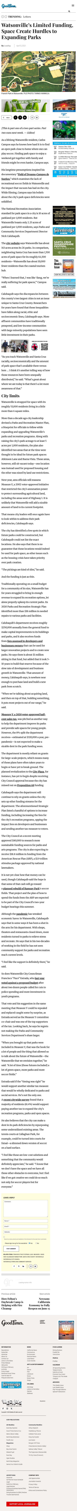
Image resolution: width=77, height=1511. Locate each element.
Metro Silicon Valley (12, 1434)
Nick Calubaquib (9, 1257)
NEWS (29, 1347)
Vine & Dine (56, 1354)
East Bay (9, 1455)
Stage (29, 1380)
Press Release (5, 1363)
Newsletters (5, 1350)
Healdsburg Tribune (35, 1431)
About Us (4, 1356)
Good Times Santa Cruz (13, 1431)
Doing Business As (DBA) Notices (16, 1492)
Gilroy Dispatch (33, 1428)
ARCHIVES (42, 1322)
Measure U (37, 1254)
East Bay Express (11, 1428)
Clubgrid (55, 1378)
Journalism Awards (35, 1481)
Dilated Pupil (10, 1452)
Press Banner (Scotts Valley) (37, 1446)
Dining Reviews (57, 1350)
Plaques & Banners (7, 1378)
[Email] (31, 118)
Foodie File (56, 1352)
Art (28, 1367)
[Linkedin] (25, 118)
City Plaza (38, 771)
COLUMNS (30, 1384)
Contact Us (4, 1358)
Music (29, 1376)
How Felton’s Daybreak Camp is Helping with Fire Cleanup (12, 1303)
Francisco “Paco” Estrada (21, 1254)
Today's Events (57, 1370)
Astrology (30, 1387)
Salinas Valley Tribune (35, 1449)
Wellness (30, 1393)
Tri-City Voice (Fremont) (36, 1455)
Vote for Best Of (6, 1375)
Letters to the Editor (33, 1389)
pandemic (22, 913)
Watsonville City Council (12, 1259)
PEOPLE (55, 1358)
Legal (8, 1482)
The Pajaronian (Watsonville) (38, 1452)
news (42, 1254)
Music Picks (30, 1378)
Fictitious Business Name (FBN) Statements (16, 1489)
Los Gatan (32, 1440)
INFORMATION (6, 1347)
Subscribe (4, 1352)
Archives (4, 1369)
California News (32, 1350)
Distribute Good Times (8, 1373)
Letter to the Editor (7, 1361)
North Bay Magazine (12, 1461)
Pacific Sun (9, 1440)
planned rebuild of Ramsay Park (21, 888)
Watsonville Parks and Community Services (17, 1261)
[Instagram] (7, 1408)
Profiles (55, 1361)
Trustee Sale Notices (12, 1494)
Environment (31, 1354)
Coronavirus (31, 1352)
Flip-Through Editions (59, 1389)
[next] (6, 16)
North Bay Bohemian (12, 1437)
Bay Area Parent (11, 1449)
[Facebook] (16, 118)
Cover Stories (31, 1361)
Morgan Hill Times (34, 1443)
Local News (30, 1358)
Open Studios (10, 1458)
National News (31, 1356)
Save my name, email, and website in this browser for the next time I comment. (25, 1239)
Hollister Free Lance (35, 1434)
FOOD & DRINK (57, 1347)
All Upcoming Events (59, 1368)
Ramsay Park (18, 1257)
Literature (30, 1374)
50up (8, 1446)
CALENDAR (56, 1365)
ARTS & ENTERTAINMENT (35, 1364)
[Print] (37, 118)
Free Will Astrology (33, 16)
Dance (29, 1369)
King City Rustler (34, 1437)
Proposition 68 (25, 785)
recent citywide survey (16, 1099)
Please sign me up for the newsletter (16, 1243)
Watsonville (40, 1257)
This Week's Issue (58, 1385)
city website (13, 243)
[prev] (2, 16)
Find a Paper (5, 1371)
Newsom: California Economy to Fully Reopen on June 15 (39, 1303)
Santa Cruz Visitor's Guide (14, 1464)
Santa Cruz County (29, 1257)
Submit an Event (58, 1372)
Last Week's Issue (58, 1387)
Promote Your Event (59, 1374)
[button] (69, 11)
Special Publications (59, 1391)
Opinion (29, 1391)
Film (28, 1372)
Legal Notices (10, 1486)
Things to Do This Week (60, 1376)
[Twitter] (20, 118)
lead (31, 1254)
